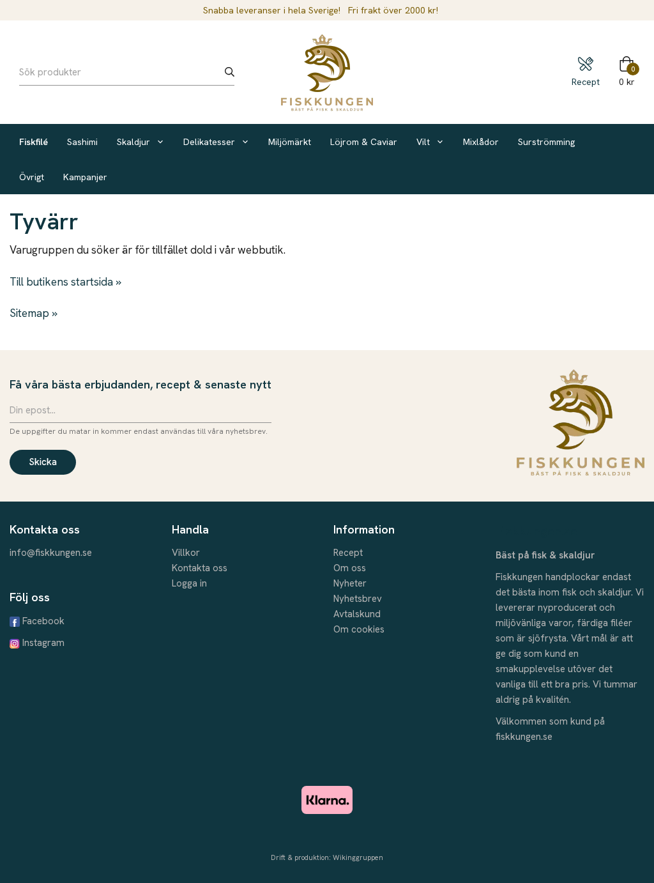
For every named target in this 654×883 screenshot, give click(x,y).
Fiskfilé (33, 142)
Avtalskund (357, 614)
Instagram (43, 642)
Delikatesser (209, 142)
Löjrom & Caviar (363, 142)
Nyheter (350, 583)
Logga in (189, 583)
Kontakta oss (199, 568)
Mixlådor (481, 142)
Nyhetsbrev (357, 598)
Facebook (43, 621)
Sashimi (82, 142)
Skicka (43, 462)
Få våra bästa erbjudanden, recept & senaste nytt (140, 384)
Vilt (423, 142)
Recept (348, 552)
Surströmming (546, 142)
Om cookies (358, 629)
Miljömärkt (289, 142)
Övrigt (31, 177)
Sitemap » (33, 313)
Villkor (186, 552)
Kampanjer (85, 177)
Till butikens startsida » (65, 282)
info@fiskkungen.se (51, 552)
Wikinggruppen (358, 857)
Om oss (349, 568)
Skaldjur (133, 142)
